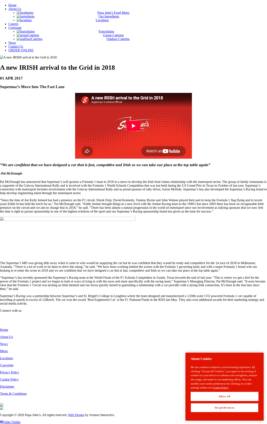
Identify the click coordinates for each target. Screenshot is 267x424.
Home (4, 330)
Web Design (76, 415)
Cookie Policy (9, 379)
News (4, 344)
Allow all (224, 396)
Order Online (11, 422)
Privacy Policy (9, 372)
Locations (6, 358)
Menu (4, 351)
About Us (6, 337)
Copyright (6, 365)
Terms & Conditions (13, 393)
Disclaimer (7, 386)
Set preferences (224, 407)
